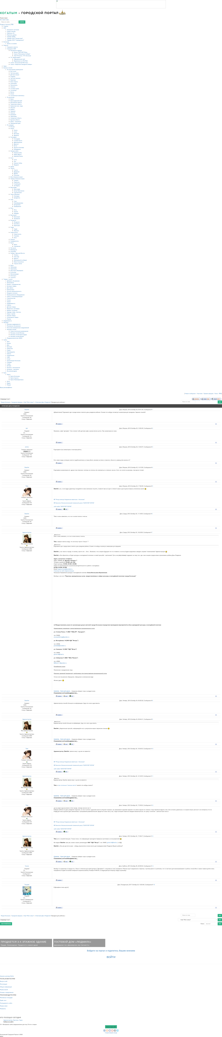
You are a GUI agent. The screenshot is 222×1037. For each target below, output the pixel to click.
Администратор (26, 532)
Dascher (27, 409)
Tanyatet (26, 884)
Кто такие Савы (4, 19)
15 (154, 884)
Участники (199, 393)
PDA (12, 24)
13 (152, 836)
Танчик (27, 866)
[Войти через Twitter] (117, 1030)
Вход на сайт (3, 981)
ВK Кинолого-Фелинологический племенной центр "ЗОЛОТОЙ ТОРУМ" (74, 503)
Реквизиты (3, 1008)
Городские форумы (16, 402)
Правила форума (208, 393)
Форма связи (3, 1006)
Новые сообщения (190, 393)
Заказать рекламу (5, 976)
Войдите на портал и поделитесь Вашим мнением (111, 950)
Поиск (216, 393)
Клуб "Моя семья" (29, 402)
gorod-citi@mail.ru (59, 654)
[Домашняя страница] (66, 696)
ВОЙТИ (111, 957)
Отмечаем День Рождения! (43, 402)
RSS (220, 393)
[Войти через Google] (115, 1030)
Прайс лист (3, 1000)
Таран (21, 1020)
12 (152, 805)
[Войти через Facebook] (110, 1030)
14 (152, 866)
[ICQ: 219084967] (71, 696)
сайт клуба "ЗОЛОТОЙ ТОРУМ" (63, 506)
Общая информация (6, 987)
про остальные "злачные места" (67, 785)
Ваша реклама (4, 387)
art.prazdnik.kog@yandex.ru (61, 637)
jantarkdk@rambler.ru (60, 645)
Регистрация (3, 984)
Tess (27, 486)
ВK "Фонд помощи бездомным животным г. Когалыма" (69, 499)
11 (152, 776)
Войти (10, 387)
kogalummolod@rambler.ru (64, 569)
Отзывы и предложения (6, 992)
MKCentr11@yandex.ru (60, 663)
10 (152, 748)
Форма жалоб (4, 989)
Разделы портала (5, 24)
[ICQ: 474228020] (65, 509)
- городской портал (29, 13)
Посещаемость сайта (6, 1003)
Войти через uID (111, 1027)
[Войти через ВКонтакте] (104, 1030)
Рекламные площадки (6, 997)
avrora (27, 447)
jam (27, 428)
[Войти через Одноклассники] (107, 1030)
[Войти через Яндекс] (112, 1030)
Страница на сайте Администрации (64, 571)
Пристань (15, 1020)
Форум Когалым (5, 402)
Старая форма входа (111, 1033)
